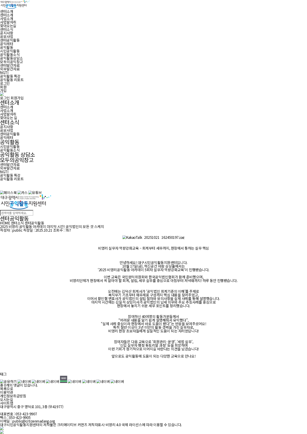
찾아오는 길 (8, 117)
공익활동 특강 (10, 76)
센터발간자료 (10, 65)
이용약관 (6, 392)
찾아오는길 (8, 25)
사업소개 (6, 18)
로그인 (5, 83)
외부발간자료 (10, 69)
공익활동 (9, 142)
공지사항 (6, 33)
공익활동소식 (10, 54)
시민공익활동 (10, 51)
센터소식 (9, 122)
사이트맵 (6, 403)
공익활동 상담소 (17, 154)
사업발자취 (8, 22)
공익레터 (6, 43)
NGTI (4, 72)
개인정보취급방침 (13, 395)
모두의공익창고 (16, 160)
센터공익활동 (10, 40)
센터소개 (6, 15)
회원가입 (3, 88)
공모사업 (6, 36)
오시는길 (6, 399)
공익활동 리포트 (12, 79)
